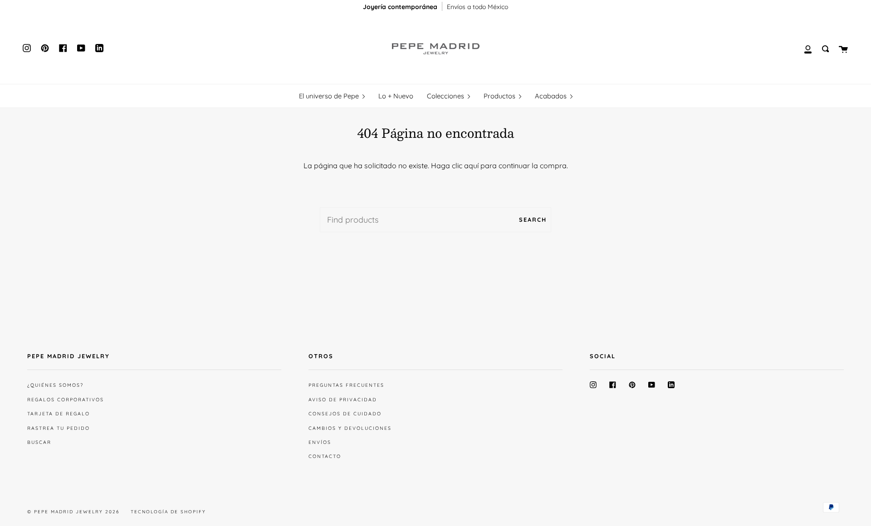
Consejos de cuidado (345, 413)
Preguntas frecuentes (346, 385)
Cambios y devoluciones (349, 428)
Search (533, 219)
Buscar (39, 442)
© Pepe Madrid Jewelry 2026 (73, 512)
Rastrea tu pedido (58, 428)
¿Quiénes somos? (55, 385)
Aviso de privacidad (342, 399)
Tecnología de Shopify (168, 512)
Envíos (319, 442)
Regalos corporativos (65, 399)
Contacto (324, 456)
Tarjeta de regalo (58, 413)
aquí (471, 165)
